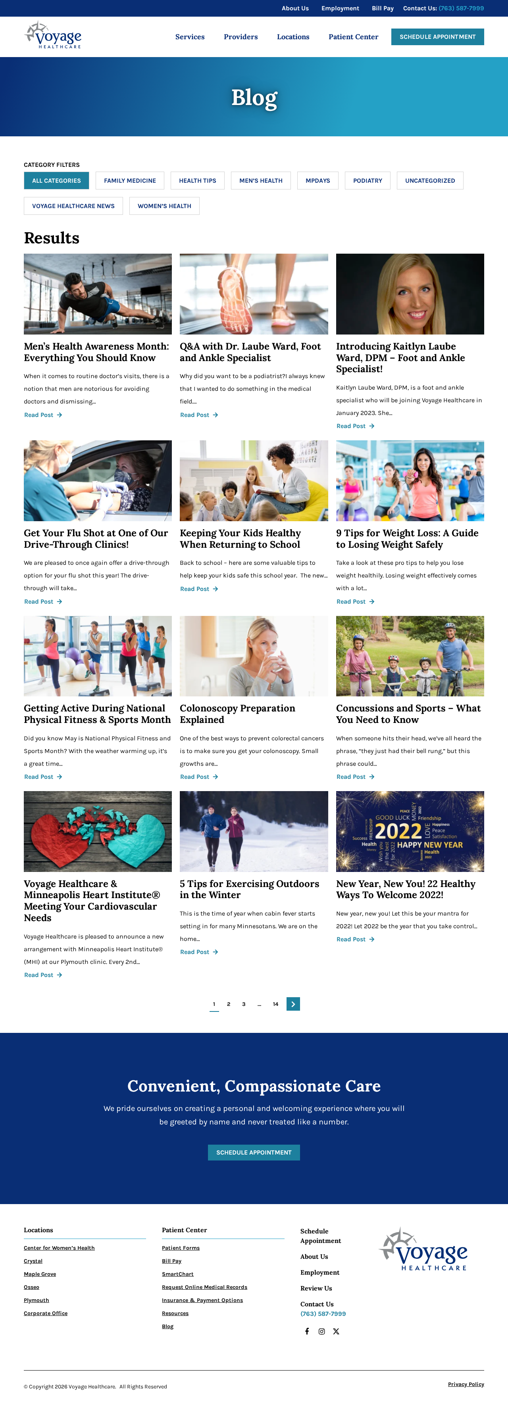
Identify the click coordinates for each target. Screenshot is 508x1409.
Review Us (316, 1288)
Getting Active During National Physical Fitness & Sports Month (97, 714)
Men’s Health (261, 180)
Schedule (314, 1231)
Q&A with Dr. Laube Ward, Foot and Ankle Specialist (250, 352)
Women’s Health (164, 206)
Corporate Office (45, 1313)
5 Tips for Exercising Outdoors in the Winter (249, 889)
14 (275, 1004)
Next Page (293, 1004)
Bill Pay (171, 1261)
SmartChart (178, 1274)
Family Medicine (130, 180)
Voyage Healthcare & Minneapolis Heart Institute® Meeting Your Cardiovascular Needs (92, 901)
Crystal (33, 1261)
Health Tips (197, 180)
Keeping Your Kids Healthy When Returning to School (240, 539)
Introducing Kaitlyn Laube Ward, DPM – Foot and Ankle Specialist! (400, 358)
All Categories (56, 180)
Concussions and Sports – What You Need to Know (408, 714)
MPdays (318, 180)
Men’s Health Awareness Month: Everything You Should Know (96, 352)
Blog (167, 1326)
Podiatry (367, 180)
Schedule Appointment (438, 36)
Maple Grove (40, 1274)
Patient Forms (181, 1248)
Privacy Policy (466, 1384)
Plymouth (36, 1300)
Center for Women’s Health (59, 1248)
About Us (314, 1256)
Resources (175, 1313)
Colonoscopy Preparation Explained (237, 714)
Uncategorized (430, 180)
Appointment (320, 1241)
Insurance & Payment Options (202, 1300)
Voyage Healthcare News (73, 206)
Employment (320, 1272)
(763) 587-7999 (461, 8)
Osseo (31, 1287)
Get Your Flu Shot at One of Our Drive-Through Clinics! (96, 539)
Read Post (38, 415)
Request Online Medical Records (204, 1287)
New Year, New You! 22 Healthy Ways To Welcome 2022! (405, 889)
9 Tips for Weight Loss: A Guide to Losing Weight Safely (407, 539)
